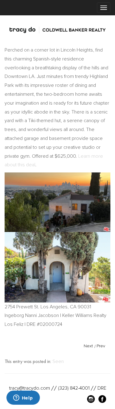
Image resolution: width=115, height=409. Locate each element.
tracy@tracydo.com (29, 388)
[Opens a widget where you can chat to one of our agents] (23, 398)
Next (88, 346)
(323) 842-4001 (74, 388)
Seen (58, 361)
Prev (101, 346)
